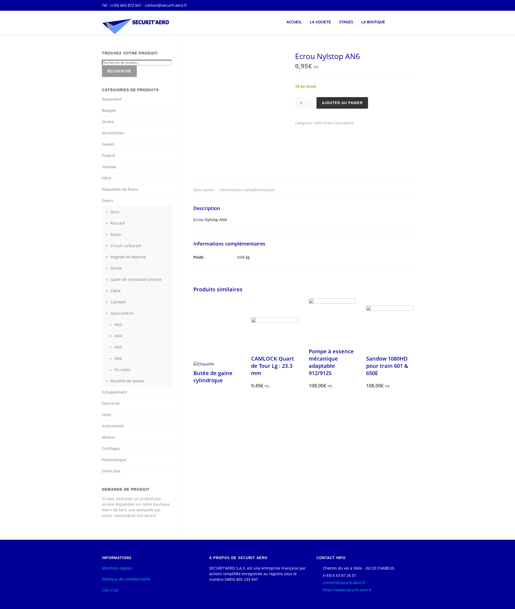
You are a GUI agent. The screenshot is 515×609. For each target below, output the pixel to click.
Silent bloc (111, 471)
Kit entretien (113, 132)
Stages (346, 22)
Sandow (109, 166)
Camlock (118, 301)
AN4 (118, 335)
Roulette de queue (127, 380)
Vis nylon (122, 369)
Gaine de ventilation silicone (136, 279)
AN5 (118, 347)
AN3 (118, 324)
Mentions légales (117, 568)
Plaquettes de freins (120, 189)
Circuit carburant (126, 245)
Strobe (108, 121)
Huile (106, 414)
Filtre (106, 178)
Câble (116, 290)
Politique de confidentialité (126, 579)
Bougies (109, 110)
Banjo (116, 234)
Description (203, 189)
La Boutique (373, 22)
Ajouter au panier (342, 103)
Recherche (119, 71)
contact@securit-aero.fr (166, 5)
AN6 (317, 122)
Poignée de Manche (128, 256)
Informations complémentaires (247, 189)
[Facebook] (407, 5)
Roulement (112, 99)
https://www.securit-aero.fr (347, 589)
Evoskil (108, 144)
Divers (328, 122)
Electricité (111, 403)
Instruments (113, 425)
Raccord (118, 223)
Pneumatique (114, 459)
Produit (108, 155)
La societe (320, 22)
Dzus (115, 211)
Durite (116, 268)
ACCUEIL (294, 22)
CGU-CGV (110, 590)
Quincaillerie (344, 122)
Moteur (108, 437)
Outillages (111, 448)
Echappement (114, 392)
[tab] (203, 190)
